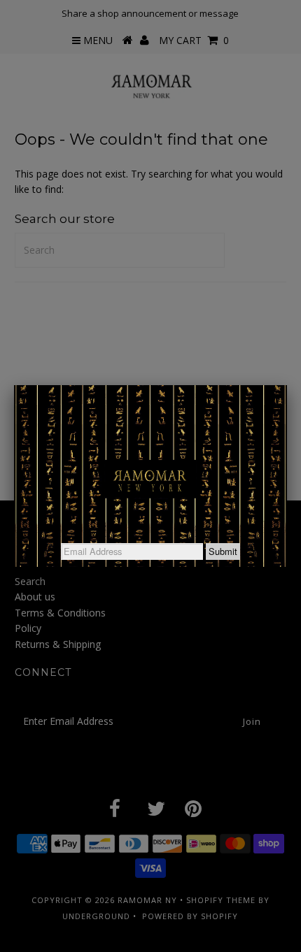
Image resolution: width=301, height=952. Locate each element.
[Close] (287, 385)
